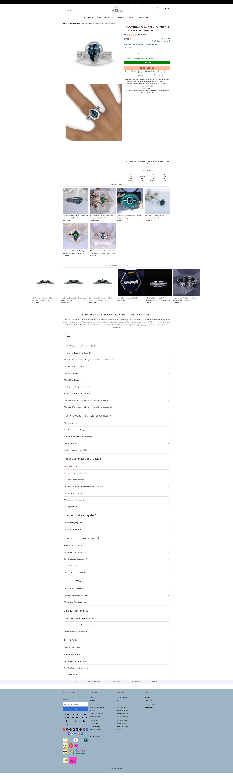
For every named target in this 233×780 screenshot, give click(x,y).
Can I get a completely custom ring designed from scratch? (116, 486)
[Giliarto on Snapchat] (67, 721)
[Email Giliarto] (67, 724)
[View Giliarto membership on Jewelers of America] (75, 742)
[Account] (162, 8)
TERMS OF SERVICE (95, 729)
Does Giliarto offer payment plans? (116, 661)
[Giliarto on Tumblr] (76, 721)
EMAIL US (147, 697)
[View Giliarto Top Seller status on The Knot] (76, 747)
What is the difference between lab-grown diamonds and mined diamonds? (116, 359)
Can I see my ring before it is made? (116, 473)
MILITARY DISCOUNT (122, 713)
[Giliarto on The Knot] (64, 730)
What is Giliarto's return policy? (116, 588)
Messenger (131, 180)
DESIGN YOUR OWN (122, 710)
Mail (164, 176)
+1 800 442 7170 (69, 10)
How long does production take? (116, 545)
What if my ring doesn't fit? (116, 529)
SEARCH (92, 701)
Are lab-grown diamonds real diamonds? (116, 353)
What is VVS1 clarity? (116, 373)
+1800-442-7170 (149, 701)
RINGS (98, 17)
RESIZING (92, 710)
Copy (164, 180)
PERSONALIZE (88, 17)
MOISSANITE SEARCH (123, 720)
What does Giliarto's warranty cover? (116, 595)
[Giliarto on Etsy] (70, 730)
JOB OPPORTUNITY (95, 736)
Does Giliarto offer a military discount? (116, 668)
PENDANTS (108, 17)
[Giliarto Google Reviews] (74, 730)
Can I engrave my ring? (116, 506)
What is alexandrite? (116, 423)
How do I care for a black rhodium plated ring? (116, 625)
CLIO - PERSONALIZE (122, 707)
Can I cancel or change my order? (116, 572)
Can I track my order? (116, 565)
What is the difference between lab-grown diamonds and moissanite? (116, 400)
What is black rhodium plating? (116, 500)
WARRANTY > (155, 681)
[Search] (158, 8)
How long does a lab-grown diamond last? (116, 386)
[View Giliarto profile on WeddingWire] (65, 742)
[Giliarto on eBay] (77, 730)
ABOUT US (93, 697)
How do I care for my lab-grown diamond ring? (116, 618)
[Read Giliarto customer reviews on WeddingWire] (86, 742)
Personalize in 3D (147, 68)
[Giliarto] (116, 8)
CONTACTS (120, 729)
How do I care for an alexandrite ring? (116, 631)
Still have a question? (116, 674)
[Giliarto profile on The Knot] (65, 762)
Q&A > (75, 681)
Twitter (131, 176)
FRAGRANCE (93, 720)
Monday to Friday (149, 704)
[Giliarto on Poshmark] (83, 730)
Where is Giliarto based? (116, 647)
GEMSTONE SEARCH (122, 726)
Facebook (142, 176)
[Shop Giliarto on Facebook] (82, 734)
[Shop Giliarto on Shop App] (69, 734)
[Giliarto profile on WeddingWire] (65, 753)
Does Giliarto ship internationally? (116, 559)
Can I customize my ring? (116, 466)
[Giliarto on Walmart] (87, 730)
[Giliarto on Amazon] (80, 730)
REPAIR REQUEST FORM (96, 713)
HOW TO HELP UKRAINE (123, 733)
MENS (141, 17)
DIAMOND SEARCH (122, 723)
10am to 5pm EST (149, 707)
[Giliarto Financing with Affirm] (72, 734)
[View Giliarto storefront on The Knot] (70, 747)
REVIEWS (119, 704)
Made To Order (156, 41)
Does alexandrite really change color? (116, 429)
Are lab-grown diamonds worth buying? (116, 393)
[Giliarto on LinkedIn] (84, 721)
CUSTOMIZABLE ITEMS (96, 717)
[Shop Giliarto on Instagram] (79, 734)
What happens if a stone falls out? (116, 602)
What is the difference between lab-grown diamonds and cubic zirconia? (116, 407)
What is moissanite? (116, 443)
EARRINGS (120, 17)
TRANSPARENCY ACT (95, 726)
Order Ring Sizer (138, 44)
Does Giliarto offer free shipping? (116, 552)
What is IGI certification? (116, 380)
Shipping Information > (95, 681)
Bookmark (153, 180)
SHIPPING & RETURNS (96, 704)
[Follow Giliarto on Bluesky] (75, 734)
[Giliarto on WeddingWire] (67, 730)
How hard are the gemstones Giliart (116, 450)
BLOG (118, 701)
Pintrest (153, 176)
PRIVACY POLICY (94, 723)
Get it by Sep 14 (165, 40)
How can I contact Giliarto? (116, 654)
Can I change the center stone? (116, 479)
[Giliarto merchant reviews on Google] (77, 754)
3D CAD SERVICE (94, 733)
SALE (147, 17)
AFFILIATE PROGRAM (123, 697)
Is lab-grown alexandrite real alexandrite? (116, 436)
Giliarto (113, 768)
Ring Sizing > (117, 681)
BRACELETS (131, 17)
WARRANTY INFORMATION (97, 707)
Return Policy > (136, 681)
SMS (142, 180)
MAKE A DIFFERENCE (123, 717)
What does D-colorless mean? (116, 366)
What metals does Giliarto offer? (116, 493)
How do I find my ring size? (116, 522)
